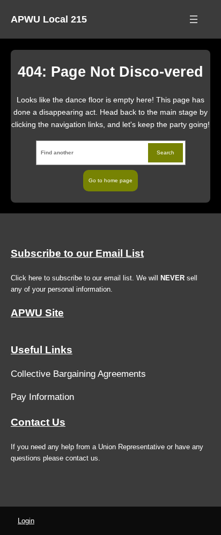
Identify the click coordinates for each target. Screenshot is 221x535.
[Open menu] (193, 19)
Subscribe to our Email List (77, 253)
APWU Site (37, 312)
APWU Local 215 (49, 19)
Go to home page (110, 180)
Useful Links (41, 349)
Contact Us (38, 422)
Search (165, 152)
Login (26, 521)
